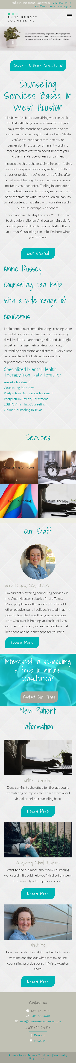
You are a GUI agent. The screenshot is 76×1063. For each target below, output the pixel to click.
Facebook (40, 1035)
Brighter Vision (38, 1058)
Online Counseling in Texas (23, 410)
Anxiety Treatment (17, 382)
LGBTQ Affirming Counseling (24, 404)
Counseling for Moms (19, 388)
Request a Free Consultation (38, 65)
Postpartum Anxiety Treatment (26, 399)
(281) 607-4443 (61, 2)
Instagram (39, 1040)
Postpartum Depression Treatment (29, 393)
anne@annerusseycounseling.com (53, 6)
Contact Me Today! (39, 696)
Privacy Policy (17, 1055)
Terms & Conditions (40, 1055)
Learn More (22, 642)
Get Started (38, 253)
